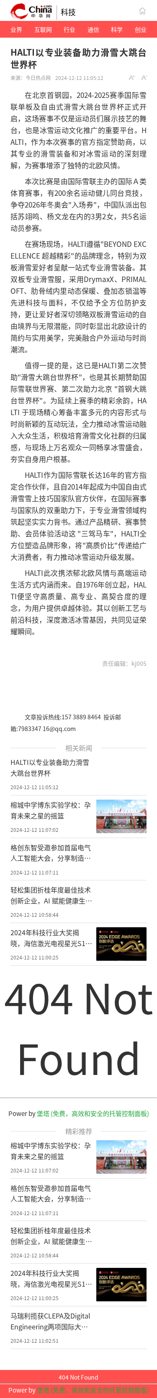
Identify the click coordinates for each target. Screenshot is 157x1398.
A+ (132, 77)
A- (144, 77)
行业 (69, 29)
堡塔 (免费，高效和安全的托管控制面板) (93, 1113)
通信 (93, 29)
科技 (68, 11)
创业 (141, 29)
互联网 (43, 29)
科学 (117, 29)
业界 (16, 29)
